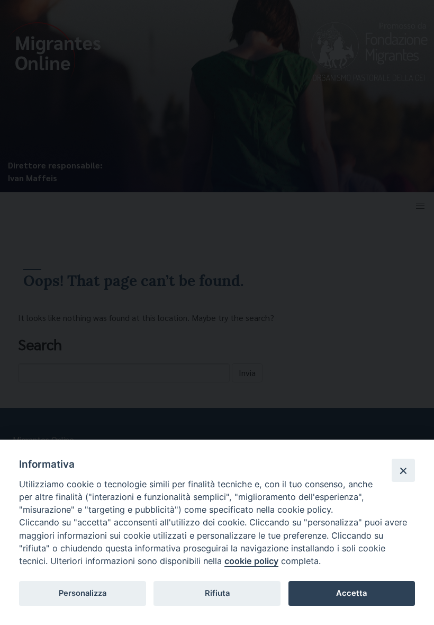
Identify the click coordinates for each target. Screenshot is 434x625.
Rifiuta (217, 593)
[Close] (403, 470)
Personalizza (82, 593)
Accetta (351, 593)
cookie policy (251, 561)
